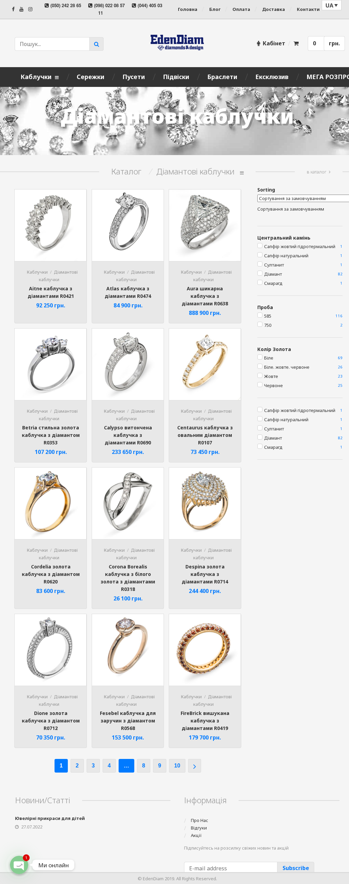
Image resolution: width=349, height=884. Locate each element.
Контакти (308, 9)
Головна (187, 9)
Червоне (273, 385)
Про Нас (199, 820)
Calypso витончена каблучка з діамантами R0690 (128, 435)
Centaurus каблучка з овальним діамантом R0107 (205, 435)
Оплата (241, 9)
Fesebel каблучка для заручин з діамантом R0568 (128, 720)
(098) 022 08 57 (109, 5)
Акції (196, 835)
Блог (215, 9)
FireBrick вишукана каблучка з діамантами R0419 (205, 720)
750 (267, 325)
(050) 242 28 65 (65, 5)
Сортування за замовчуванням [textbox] (290, 209)
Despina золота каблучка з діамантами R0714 (205, 574)
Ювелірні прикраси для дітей (50, 818)
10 (177, 765)
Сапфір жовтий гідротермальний (299, 246)
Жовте (271, 376)
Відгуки (199, 828)
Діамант (273, 274)
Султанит (274, 265)
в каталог (317, 172)
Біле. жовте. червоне (286, 367)
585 (267, 316)
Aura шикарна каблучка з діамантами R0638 (205, 296)
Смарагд (273, 283)
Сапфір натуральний (286, 256)
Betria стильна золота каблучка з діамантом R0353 (51, 435)
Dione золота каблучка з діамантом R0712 (51, 720)
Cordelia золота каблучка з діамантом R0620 (51, 574)
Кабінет (274, 43)
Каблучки (37, 272)
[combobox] (290, 209)
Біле (268, 358)
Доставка (273, 9)
